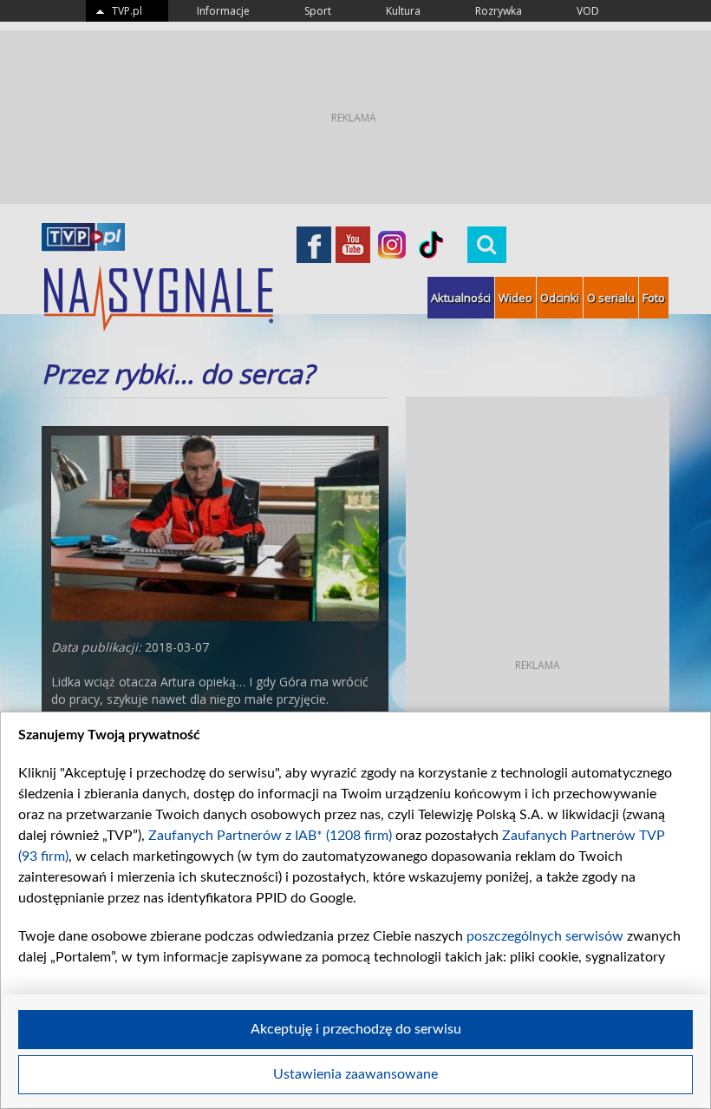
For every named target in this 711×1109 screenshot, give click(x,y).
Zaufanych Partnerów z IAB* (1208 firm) (270, 836)
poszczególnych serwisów (544, 936)
